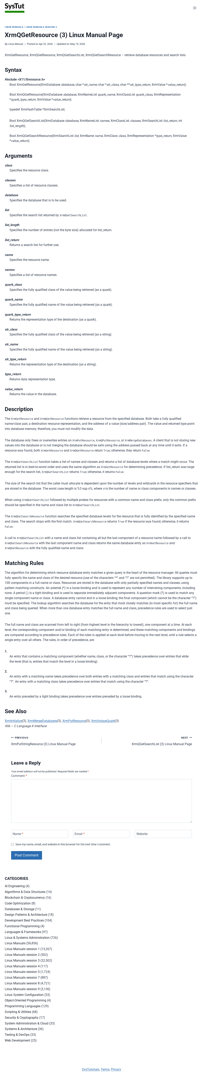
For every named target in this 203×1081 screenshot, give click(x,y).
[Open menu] (194, 8)
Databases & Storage (19, 909)
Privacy (116, 1069)
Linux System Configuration (24, 995)
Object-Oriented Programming (25, 1000)
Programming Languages (22, 1006)
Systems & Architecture (21, 1029)
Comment (19, 776)
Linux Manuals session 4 (22, 966)
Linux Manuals (14, 27)
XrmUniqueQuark (103, 721)
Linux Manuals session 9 (22, 989)
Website (141, 834)
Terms (105, 1069)
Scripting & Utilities (18, 1012)
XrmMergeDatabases (42, 721)
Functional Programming (22, 926)
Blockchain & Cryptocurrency (25, 897)
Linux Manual (15, 43)
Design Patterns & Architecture (26, 915)
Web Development (17, 1040)
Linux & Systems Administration (27, 938)
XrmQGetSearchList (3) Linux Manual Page (162, 741)
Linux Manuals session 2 (22, 955)
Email (80, 834)
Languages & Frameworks (23, 932)
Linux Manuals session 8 (22, 983)
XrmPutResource (74, 721)
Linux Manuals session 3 (41, 27)
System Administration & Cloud (26, 1023)
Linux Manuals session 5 (22, 972)
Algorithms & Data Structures (25, 892)
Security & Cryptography (21, 1018)
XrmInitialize (13, 721)
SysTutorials (90, 1069)
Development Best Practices (24, 920)
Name (18, 834)
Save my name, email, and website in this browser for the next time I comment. (63, 844)
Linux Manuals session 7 (22, 977)
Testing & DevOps (17, 1035)
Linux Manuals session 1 (22, 949)
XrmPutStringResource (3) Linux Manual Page (43, 741)
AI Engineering (15, 886)
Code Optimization (18, 903)
